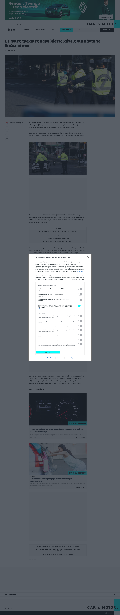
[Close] (88, 257)
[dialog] (60, 307)
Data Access (60, 358)
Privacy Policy (69, 358)
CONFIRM (48, 352)
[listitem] (60, 285)
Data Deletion (50, 358)
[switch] (80, 289)
